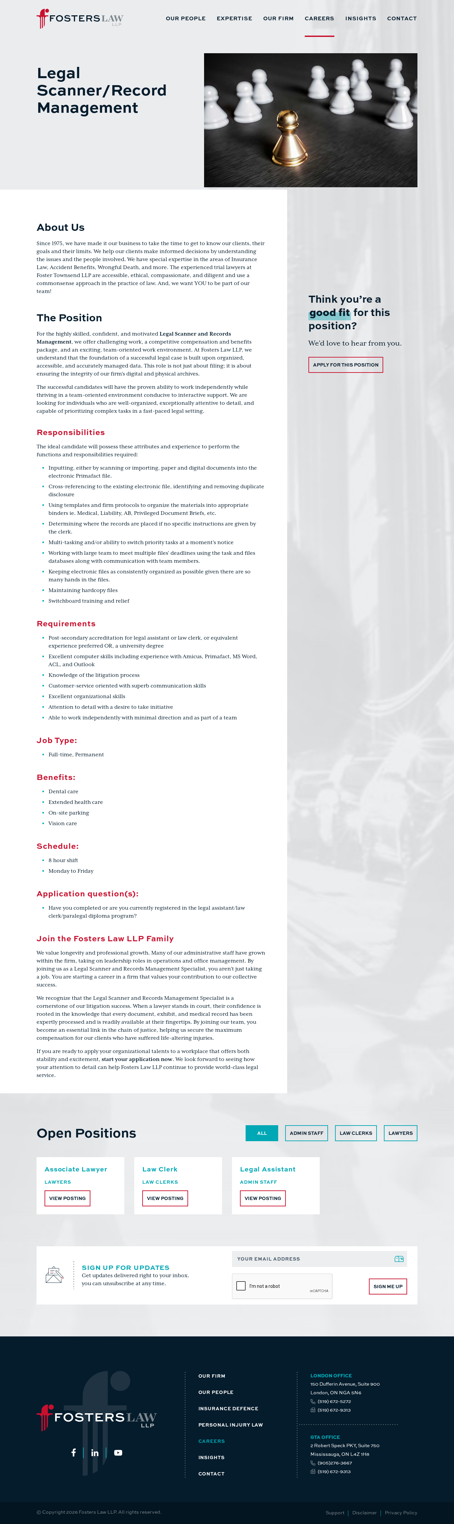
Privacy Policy (401, 1512)
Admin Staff (306, 1133)
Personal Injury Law (231, 1424)
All (262, 1133)
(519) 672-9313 (334, 1410)
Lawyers (401, 1133)
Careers (319, 18)
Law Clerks (356, 1133)
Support (335, 1512)
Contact (402, 18)
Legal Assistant (268, 1168)
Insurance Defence (228, 1408)
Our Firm (278, 18)
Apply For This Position (346, 364)
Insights (361, 18)
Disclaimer (364, 1512)
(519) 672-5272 (334, 1401)
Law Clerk (160, 1168)
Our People (186, 18)
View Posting (67, 1198)
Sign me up (388, 1286)
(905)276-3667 (335, 1462)
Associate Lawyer (76, 1168)
